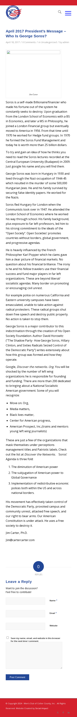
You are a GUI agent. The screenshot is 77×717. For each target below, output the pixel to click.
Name (53, 600)
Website (53, 625)
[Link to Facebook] (63, 712)
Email (53, 613)
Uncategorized (49, 42)
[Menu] (66, 12)
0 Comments (29, 42)
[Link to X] (58, 712)
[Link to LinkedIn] (68, 712)
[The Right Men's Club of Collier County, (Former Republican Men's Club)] (32, 12)
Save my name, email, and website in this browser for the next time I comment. (35, 640)
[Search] (57, 12)
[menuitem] (57, 12)
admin (65, 42)
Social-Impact (41, 708)
